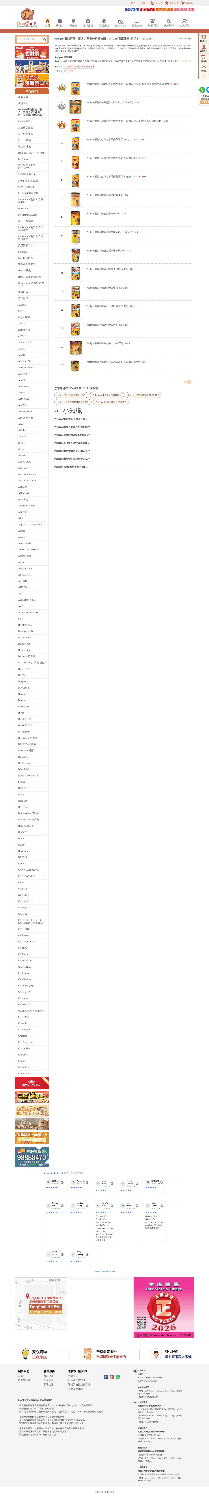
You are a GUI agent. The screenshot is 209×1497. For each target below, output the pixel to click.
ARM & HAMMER (28, 549)
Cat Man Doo (25, 960)
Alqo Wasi (23, 468)
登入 (133, 3)
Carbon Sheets (25, 901)
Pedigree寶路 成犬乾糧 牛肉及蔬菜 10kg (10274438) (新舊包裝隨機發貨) (124, 121)
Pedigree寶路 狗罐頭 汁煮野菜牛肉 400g (107, 306)
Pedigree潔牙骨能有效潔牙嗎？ (71, 395)
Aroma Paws (24, 556)
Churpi (21, 1061)
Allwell (21, 455)
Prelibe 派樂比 (25, 121)
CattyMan (23, 998)
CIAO (21, 311)
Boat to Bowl (24, 763)
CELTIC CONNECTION (31, 1010)
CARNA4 (23, 913)
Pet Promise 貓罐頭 (28, 214)
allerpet (21, 443)
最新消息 (49, 1376)
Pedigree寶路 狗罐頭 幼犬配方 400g (105, 195)
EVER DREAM (26, 258)
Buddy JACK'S (26, 826)
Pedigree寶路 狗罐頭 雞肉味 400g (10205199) (109, 232)
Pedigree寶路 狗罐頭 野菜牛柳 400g (105, 287)
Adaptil (21, 380)
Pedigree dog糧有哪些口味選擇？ (111, 402)
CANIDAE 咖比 (26, 876)
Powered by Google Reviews (104, 1271)
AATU (21, 355)
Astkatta (22, 304)
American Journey (27, 474)
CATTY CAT (25, 992)
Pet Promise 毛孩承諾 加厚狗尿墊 (30, 228)
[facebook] (106, 1378)
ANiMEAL (24, 493)
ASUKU (22, 581)
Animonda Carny (26, 505)
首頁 (20, 1376)
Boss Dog (23, 807)
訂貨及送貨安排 (76, 1380)
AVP (20, 606)
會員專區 (49, 1380)
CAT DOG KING (27, 941)
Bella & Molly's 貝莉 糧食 (31, 152)
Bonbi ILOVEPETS (28, 775)
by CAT (22, 863)
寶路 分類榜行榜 (70, 67)
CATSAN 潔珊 (26, 985)
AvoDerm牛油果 (26, 599)
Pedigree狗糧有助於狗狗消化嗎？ (143, 395)
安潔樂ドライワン (28, 245)
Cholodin (22, 1054)
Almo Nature (24, 461)
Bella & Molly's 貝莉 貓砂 (31, 662)
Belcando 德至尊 (26, 656)
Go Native (23, 159)
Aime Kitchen (25, 411)
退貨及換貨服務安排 (79, 1384)
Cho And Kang (25, 1042)
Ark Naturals (24, 543)
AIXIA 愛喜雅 (25, 417)
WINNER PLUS (26, 174)
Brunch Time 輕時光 (28, 819)
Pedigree (59, 57)
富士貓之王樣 (25, 127)
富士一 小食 (24, 146)
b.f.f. (20, 618)
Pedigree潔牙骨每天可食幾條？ (107, 395)
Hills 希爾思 (24, 270)
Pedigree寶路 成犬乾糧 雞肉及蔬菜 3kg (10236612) (112, 139)
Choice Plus (24, 1048)
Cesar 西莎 (23, 1017)
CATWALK (24, 1004)
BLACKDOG (25, 725)
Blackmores (24, 731)
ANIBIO (22, 486)
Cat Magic (23, 954)
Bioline (21, 700)
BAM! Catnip (25, 625)
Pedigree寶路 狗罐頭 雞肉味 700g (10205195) (109, 102)
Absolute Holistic (26, 367)
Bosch (21, 794)
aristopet (22, 537)
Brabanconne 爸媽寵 (28, 813)
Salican (21, 323)
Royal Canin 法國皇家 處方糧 (31, 284)
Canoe (21, 882)
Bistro (21, 713)
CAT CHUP (24, 929)
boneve (21, 782)
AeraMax (22, 405)
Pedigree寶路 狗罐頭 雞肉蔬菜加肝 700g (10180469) (113, 362)
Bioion (21, 694)
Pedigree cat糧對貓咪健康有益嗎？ (73, 402)
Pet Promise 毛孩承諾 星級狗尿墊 (30, 237)
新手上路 (49, 1384)
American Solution (27, 480)
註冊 (143, 3)
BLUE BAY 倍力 (27, 744)
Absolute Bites (25, 361)
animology (23, 499)
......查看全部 (185, 61)
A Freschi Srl (24, 342)
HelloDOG (23, 208)
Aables (21, 348)
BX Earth (23, 857)
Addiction (23, 386)
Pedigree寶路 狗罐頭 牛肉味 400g (103, 213)
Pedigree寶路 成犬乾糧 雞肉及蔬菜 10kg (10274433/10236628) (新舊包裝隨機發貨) (129, 84)
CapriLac (22, 888)
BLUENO (23, 756)
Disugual (22, 251)
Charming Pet (25, 1029)
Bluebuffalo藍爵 (26, 750)
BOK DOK (24, 769)
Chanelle (22, 1023)
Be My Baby (24, 637)
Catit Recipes (24, 979)
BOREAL (23, 788)
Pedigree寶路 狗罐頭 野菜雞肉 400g (105, 324)
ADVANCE (24, 399)
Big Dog (22, 675)
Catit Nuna (23, 973)
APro (20, 518)
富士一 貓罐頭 (26, 221)
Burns (21, 838)
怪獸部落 (23, 292)
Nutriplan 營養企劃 (28, 180)
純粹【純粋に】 (26, 187)
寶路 (65, 71)
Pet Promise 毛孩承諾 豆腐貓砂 (30, 201)
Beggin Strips (24, 650)
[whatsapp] (118, 1378)
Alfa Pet (22, 430)
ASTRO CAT (25, 574)
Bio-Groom (23, 687)
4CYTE (22, 336)
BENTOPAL (24, 669)
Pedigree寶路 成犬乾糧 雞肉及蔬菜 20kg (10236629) (113, 176)
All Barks (23, 436)
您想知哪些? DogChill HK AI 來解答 (76, 388)
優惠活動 (23, 103)
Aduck (21, 392)
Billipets (22, 681)
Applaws (22, 512)
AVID (21, 593)
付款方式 (73, 1376)
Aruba (21, 562)
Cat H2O (22, 948)
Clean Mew (24, 1067)
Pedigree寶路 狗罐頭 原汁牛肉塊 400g (106, 250)
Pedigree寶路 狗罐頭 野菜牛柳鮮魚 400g (107, 269)
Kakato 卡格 (24, 329)
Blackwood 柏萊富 (27, 738)
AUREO (22, 587)
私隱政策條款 (75, 1389)
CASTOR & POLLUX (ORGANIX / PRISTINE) (31, 921)
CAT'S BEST (25, 966)
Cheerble (22, 1035)
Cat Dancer (23, 935)
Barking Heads (25, 631)
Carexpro (22, 907)
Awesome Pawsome (28, 612)
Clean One (23, 1073)
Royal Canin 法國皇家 (29, 277)
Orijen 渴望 (24, 317)
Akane (21, 424)
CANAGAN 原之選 (28, 869)
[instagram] (112, 1378)
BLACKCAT (25, 719)
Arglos (21, 530)
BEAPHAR (24, 643)
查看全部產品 (147, 39)
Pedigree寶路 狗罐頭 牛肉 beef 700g (104, 343)
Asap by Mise (25, 568)
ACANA (22, 373)
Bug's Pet (22, 832)
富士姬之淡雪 (25, 134)
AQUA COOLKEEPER (30, 524)
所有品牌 (23, 97)
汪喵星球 (23, 298)
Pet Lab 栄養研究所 (28, 193)
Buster (21, 844)
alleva (21, 449)
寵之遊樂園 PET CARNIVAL (26, 166)
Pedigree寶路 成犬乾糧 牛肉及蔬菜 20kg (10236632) (113, 158)
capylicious (23, 895)
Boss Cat (22, 800)
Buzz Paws (23, 851)
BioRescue (23, 706)
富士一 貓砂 (24, 140)
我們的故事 (24, 1380)
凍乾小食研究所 (26, 264)
